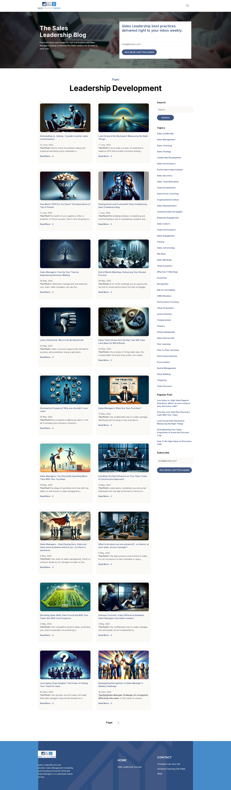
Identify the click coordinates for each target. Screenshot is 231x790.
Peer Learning (163, 344)
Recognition (162, 284)
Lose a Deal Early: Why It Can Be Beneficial (61, 340)
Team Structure (164, 386)
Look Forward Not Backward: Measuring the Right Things (171, 422)
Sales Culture (163, 224)
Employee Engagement (168, 218)
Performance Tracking (168, 302)
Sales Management (166, 139)
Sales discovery (164, 175)
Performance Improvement (170, 169)
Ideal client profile (165, 338)
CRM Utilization (164, 296)
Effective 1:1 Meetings (167, 272)
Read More (45, 156)
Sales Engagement (166, 236)
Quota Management (166, 368)
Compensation (164, 320)
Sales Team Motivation (168, 181)
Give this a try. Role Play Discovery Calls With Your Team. (173, 413)
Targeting (161, 380)
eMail (159, 773)
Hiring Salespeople (166, 332)
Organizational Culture (168, 199)
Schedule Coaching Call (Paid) (171, 769)
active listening (164, 314)
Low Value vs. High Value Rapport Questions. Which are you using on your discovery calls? (173, 403)
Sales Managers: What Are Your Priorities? (119, 408)
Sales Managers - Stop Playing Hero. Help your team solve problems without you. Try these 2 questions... (63, 547)
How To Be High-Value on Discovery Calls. (174, 442)
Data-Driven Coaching (168, 193)
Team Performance (166, 230)
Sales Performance (166, 163)
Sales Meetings (164, 260)
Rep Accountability (166, 290)
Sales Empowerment (166, 206)
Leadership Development (169, 157)
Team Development (166, 187)
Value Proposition (165, 308)
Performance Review (167, 356)
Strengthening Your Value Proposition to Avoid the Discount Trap (173, 432)
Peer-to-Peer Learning (168, 350)
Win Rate (161, 254)
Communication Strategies (170, 212)
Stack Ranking (164, 374)
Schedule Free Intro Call (168, 764)
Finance (161, 326)
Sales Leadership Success (130, 767)
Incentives (162, 278)
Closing (160, 242)
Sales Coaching (164, 145)
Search (165, 117)
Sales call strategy (166, 248)
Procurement (163, 362)
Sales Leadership (165, 133)
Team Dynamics (164, 266)
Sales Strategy (164, 151)
